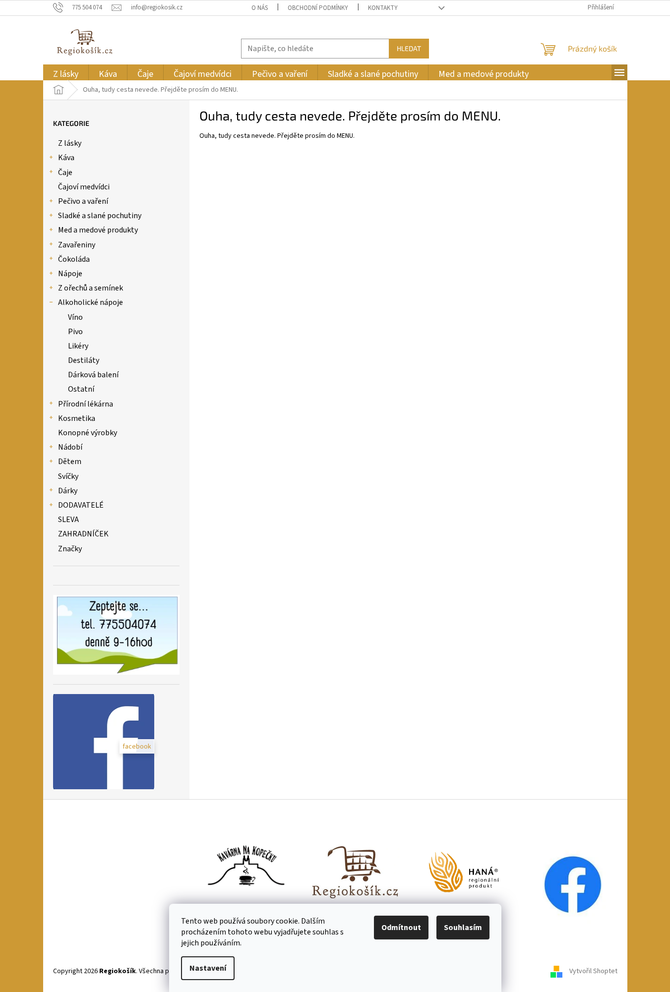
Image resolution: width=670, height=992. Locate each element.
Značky (70, 548)
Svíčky (68, 476)
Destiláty (83, 360)
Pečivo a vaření (83, 201)
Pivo (75, 331)
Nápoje (70, 273)
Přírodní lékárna (85, 404)
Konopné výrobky (87, 432)
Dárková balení (93, 374)
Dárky (67, 490)
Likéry (78, 346)
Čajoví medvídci (84, 186)
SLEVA (68, 519)
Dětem (69, 461)
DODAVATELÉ (81, 505)
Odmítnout (401, 927)
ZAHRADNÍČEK (83, 533)
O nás (259, 7)
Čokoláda (74, 259)
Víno (75, 317)
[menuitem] (65, 74)
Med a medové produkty (98, 230)
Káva (66, 157)
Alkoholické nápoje (90, 302)
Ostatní (81, 389)
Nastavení (207, 968)
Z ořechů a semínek (90, 288)
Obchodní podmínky (318, 7)
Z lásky (69, 143)
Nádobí (70, 447)
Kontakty (383, 7)
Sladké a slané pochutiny (99, 215)
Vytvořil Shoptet (593, 971)
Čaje (65, 172)
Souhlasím (463, 927)
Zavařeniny (76, 244)
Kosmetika (76, 418)
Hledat (409, 48)
